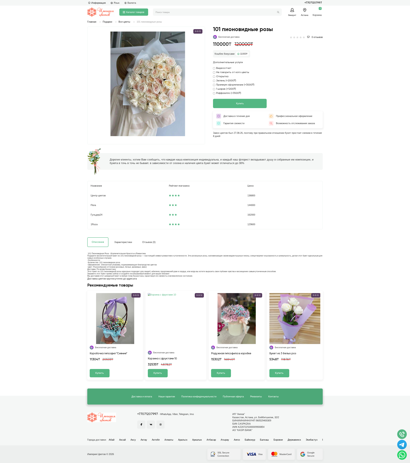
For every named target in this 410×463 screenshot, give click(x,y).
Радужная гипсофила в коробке (231, 353)
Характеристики (123, 242)
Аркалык (197, 439)
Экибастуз (311, 439)
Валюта (131, 2)
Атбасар (211, 439)
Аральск (182, 439)
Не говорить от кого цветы (232, 72)
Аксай (122, 439)
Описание (98, 242)
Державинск (294, 439)
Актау (144, 439)
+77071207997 (313, 2)
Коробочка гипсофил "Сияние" (108, 353)
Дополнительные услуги (228, 62)
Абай (111, 439)
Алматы (168, 439)
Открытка (222, 76)
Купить (240, 103)
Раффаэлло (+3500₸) (228, 93)
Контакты (273, 396)
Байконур (250, 439)
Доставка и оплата (141, 396)
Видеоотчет (223, 68)
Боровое (278, 439)
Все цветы (124, 21)
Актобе (156, 439)
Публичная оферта (233, 396)
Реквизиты (256, 396)
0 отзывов (317, 37)
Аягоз (237, 439)
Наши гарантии (166, 396)
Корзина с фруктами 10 (162, 358)
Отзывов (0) (149, 242)
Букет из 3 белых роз (282, 353)
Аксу (133, 439)
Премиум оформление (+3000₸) (235, 85)
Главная (91, 21)
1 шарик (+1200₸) (226, 89)
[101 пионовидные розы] (147, 84)
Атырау (225, 439)
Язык (116, 2)
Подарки (107, 21)
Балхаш (264, 439)
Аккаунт (292, 15)
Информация (98, 2)
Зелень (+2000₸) (226, 80)
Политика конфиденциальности (198, 396)
